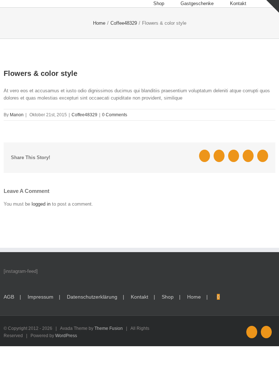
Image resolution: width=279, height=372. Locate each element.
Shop (168, 297)
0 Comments (114, 114)
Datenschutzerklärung (92, 297)
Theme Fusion (108, 328)
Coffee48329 (84, 114)
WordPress (66, 335)
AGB (9, 297)
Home (194, 297)
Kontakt (139, 297)
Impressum (40, 297)
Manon (17, 114)
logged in (41, 204)
